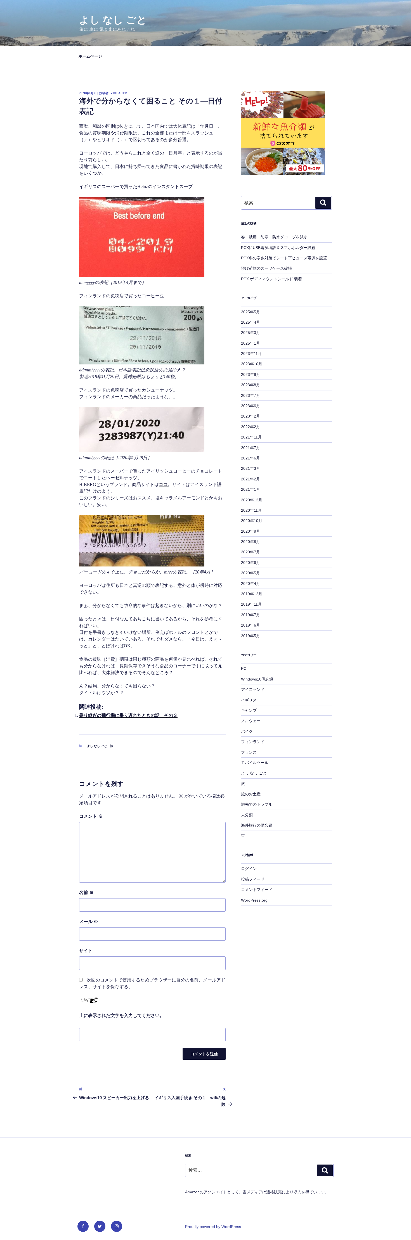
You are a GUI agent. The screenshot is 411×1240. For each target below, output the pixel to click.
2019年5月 (250, 636)
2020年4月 (250, 583)
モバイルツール (254, 762)
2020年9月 (250, 531)
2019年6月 (250, 625)
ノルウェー (251, 721)
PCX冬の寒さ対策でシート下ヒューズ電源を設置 (284, 258)
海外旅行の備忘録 (256, 825)
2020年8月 (250, 541)
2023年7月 (250, 395)
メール (88, 921)
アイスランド (252, 689)
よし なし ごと (113, 19)
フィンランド (252, 741)
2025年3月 (250, 332)
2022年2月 (250, 427)
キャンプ (249, 710)
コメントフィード (256, 889)
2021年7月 (250, 447)
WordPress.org (254, 900)
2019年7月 (250, 615)
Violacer (118, 93)
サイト (86, 950)
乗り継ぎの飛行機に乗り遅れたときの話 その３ (128, 715)
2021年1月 (250, 489)
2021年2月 (250, 479)
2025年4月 (250, 322)
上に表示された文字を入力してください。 (121, 1015)
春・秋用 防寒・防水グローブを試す (274, 237)
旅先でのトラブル (256, 804)
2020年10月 (251, 520)
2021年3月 (250, 468)
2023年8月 (250, 385)
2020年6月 (250, 562)
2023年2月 (250, 416)
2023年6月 (250, 406)
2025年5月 (250, 312)
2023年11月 (251, 353)
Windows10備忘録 (257, 679)
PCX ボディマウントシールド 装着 (271, 279)
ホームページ (90, 56)
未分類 (247, 815)
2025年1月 (250, 343)
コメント (91, 816)
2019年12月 (251, 594)
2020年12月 (251, 500)
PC (243, 668)
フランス (249, 752)
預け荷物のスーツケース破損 (266, 268)
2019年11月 (251, 604)
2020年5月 (250, 573)
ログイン (249, 868)
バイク (247, 731)
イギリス (249, 700)
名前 (86, 892)
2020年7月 (250, 552)
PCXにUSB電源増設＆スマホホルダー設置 (278, 247)
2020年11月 (251, 510)
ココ (163, 484)
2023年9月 (250, 374)
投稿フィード (252, 879)
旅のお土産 (251, 794)
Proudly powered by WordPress (213, 1226)
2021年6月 (250, 458)
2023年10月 (251, 364)
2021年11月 (251, 437)
